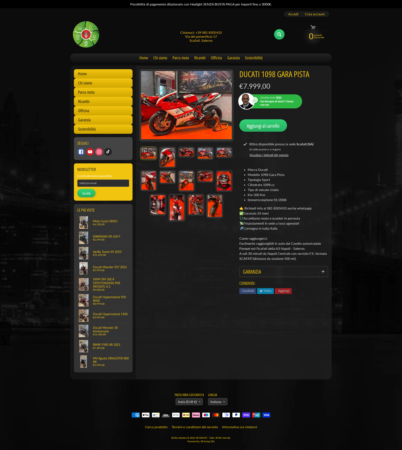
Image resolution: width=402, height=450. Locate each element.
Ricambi (200, 58)
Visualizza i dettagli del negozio (269, 155)
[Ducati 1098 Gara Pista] (148, 153)
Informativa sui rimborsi (239, 427)
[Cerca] (279, 34)
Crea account (315, 14)
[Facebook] (81, 152)
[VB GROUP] (86, 34)
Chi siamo (160, 58)
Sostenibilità (254, 58)
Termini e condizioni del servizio (195, 427)
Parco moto (181, 58)
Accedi (293, 14)
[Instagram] (99, 152)
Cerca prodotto (156, 427)
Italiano (215, 402)
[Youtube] (90, 152)
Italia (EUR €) (187, 402)
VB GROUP (202, 437)
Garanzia (233, 58)
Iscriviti (86, 193)
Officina (216, 58)
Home (143, 58)
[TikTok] (108, 152)
